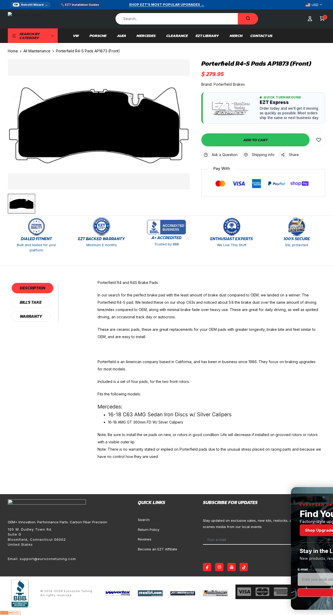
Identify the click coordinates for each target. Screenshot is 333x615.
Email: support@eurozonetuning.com (42, 559)
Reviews (144, 539)
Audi (121, 36)
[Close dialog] (321, 493)
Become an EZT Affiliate (157, 549)
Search (144, 520)
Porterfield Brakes (229, 84)
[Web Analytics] (10, 612)
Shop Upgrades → (243, 530)
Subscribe (269, 592)
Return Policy (148, 529)
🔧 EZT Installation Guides (80, 5)
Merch (236, 36)
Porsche (97, 36)
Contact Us (261, 36)
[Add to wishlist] (318, 139)
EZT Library (207, 36)
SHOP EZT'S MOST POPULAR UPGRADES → (166, 4)
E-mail (222, 569)
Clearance (177, 36)
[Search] (248, 18)
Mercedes (146, 36)
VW (76, 36)
